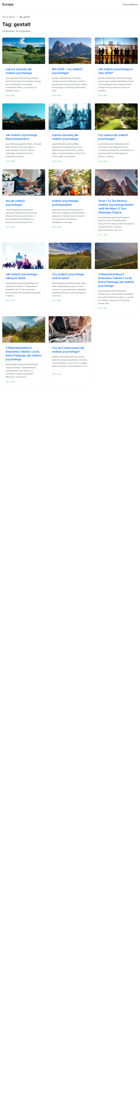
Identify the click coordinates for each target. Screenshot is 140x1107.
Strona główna (130, 4)
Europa (8, 4)
